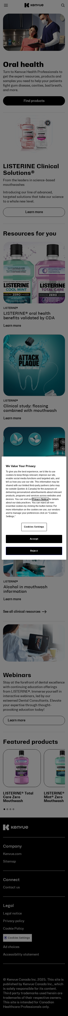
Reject (34, 550)
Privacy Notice (40, 499)
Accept (34, 538)
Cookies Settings (34, 526)
